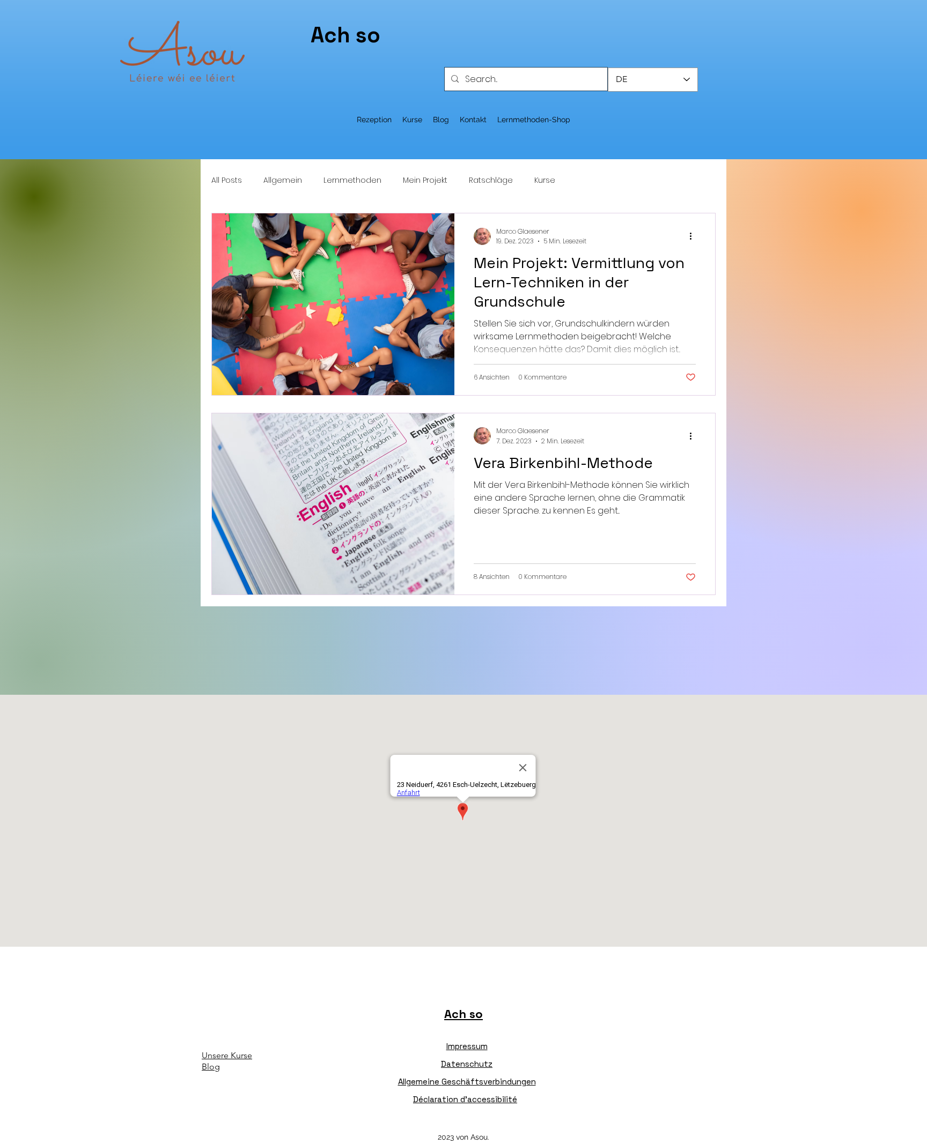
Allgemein (282, 180)
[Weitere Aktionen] (694, 236)
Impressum (467, 1046)
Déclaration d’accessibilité (465, 1099)
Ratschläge (491, 180)
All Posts (226, 180)
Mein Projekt (425, 180)
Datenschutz (466, 1064)
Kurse (544, 180)
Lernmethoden (352, 180)
